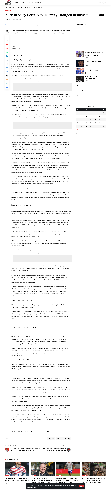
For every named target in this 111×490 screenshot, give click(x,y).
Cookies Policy (32, 487)
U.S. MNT (8, 10)
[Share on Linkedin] (7, 56)
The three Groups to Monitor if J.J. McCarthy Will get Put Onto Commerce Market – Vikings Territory (95, 53)
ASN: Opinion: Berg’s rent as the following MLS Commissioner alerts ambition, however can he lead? (41, 480)
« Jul (77, 133)
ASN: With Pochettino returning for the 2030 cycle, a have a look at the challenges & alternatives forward (93, 480)
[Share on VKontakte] (7, 68)
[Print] (7, 87)
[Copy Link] (7, 83)
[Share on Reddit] (7, 64)
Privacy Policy (73, 485)
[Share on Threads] (7, 76)
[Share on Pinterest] (7, 48)
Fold (31, 432)
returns (40, 432)
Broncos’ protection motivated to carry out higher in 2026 (94, 69)
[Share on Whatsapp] (7, 52)
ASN (19, 432)
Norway (35, 432)
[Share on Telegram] (7, 72)
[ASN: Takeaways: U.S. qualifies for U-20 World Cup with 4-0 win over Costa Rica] (17, 469)
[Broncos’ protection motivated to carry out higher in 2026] (80, 71)
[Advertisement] (42, 87)
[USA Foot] (8, 2)
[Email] (7, 79)
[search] (96, 2)
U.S (48, 432)
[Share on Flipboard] (7, 44)
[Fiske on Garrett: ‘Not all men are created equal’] (80, 63)
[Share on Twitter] (7, 40)
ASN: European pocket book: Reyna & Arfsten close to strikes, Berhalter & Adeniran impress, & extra (67, 480)
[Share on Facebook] (7, 37)
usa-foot (7, 19)
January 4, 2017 (32, 328)
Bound (22, 432)
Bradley (27, 432)
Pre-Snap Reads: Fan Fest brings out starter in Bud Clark (94, 77)
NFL (87, 58)
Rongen (45, 432)
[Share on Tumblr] (7, 60)
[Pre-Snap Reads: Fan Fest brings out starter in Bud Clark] (80, 79)
